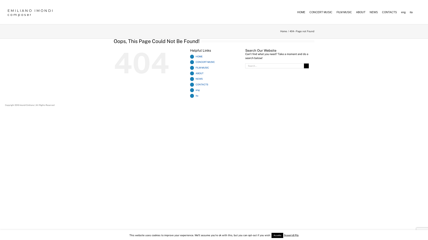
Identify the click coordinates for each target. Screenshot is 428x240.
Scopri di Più (291, 235)
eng (198, 90)
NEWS (199, 79)
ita (197, 95)
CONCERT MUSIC (205, 62)
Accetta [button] (277, 235)
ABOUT (199, 73)
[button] (418, 12)
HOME (199, 56)
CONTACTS (202, 84)
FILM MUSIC (202, 67)
